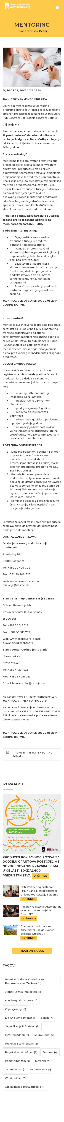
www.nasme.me (20, 581)
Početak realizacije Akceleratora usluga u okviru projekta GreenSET (40, 910)
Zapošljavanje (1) (15, 1009)
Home (20, 31)
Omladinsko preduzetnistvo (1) (24, 1086)
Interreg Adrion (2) (17, 1035)
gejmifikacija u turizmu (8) (22, 1026)
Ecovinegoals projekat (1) (21, 1000)
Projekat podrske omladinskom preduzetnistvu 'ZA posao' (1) (25, 981)
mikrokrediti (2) (44, 1035)
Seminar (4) (50, 1052)
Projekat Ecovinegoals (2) (21, 1043)
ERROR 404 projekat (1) (20, 1017)
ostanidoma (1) (14, 1069)
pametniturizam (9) (17, 1061)
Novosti (32, 31)
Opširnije (40, 875)
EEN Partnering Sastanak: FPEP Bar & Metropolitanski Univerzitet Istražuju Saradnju (39, 890)
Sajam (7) (47, 1017)
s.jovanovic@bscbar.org (18, 643)
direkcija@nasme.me (16, 585)
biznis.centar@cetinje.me (28, 683)
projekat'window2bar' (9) (21, 1052)
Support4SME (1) (40, 1069)
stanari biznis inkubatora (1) (23, 991)
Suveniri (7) (42, 1061)
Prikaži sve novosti (32, 950)
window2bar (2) (15, 1078)
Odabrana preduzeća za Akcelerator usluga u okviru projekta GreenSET (37, 930)
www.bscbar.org (20, 638)
